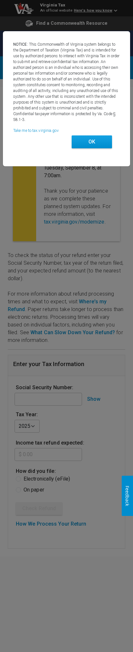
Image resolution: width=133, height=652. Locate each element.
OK (91, 142)
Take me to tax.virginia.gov (36, 130)
